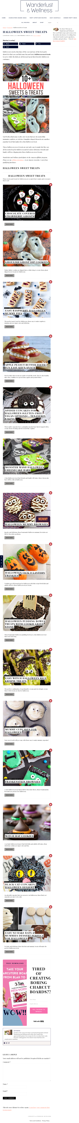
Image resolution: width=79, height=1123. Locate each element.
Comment (7, 1062)
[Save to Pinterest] (1, 563)
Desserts (9, 27)
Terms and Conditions (35, 1120)
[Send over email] (1, 566)
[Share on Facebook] (1, 556)
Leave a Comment (37, 35)
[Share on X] (1, 560)
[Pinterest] (4, 1043)
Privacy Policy (45, 1120)
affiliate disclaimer (18, 160)
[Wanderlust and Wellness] (39, 13)
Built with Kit (39, 1021)
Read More (9, 224)
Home (4, 27)
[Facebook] (9, 1043)
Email (5, 1091)
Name (5, 1084)
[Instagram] (6, 1043)
